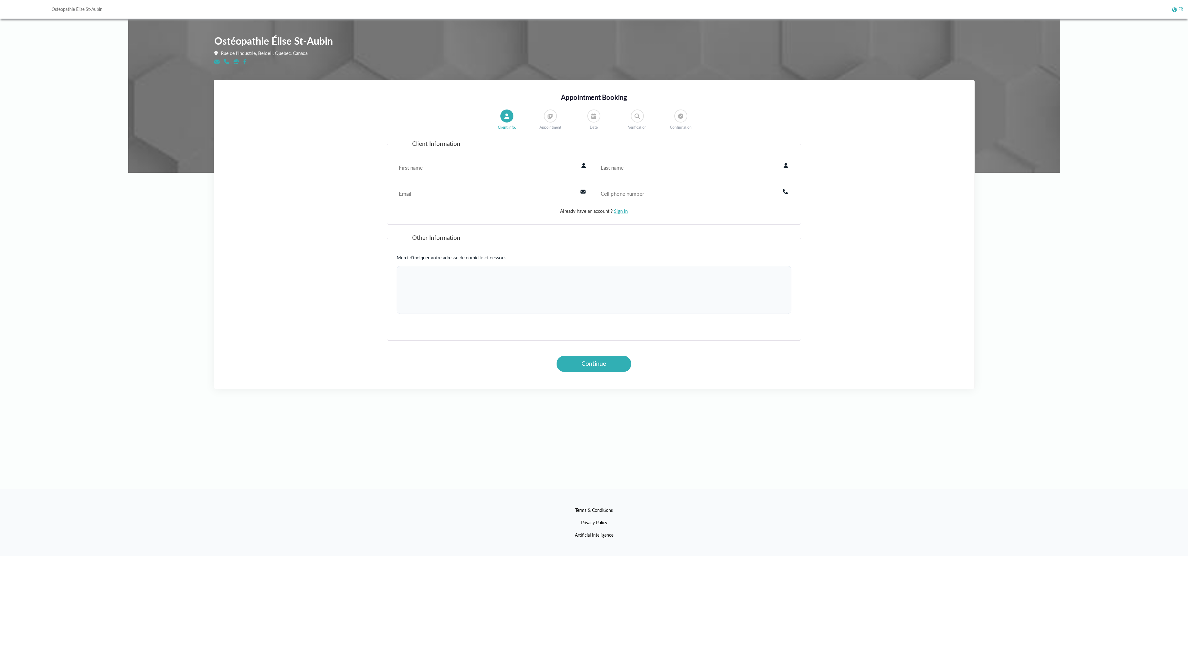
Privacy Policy (594, 523)
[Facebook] (245, 62)
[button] (506, 116)
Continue (593, 364)
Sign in (621, 211)
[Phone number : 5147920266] (226, 62)
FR (1180, 9)
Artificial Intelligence (594, 535)
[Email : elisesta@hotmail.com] (217, 62)
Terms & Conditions (594, 510)
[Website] (236, 62)
